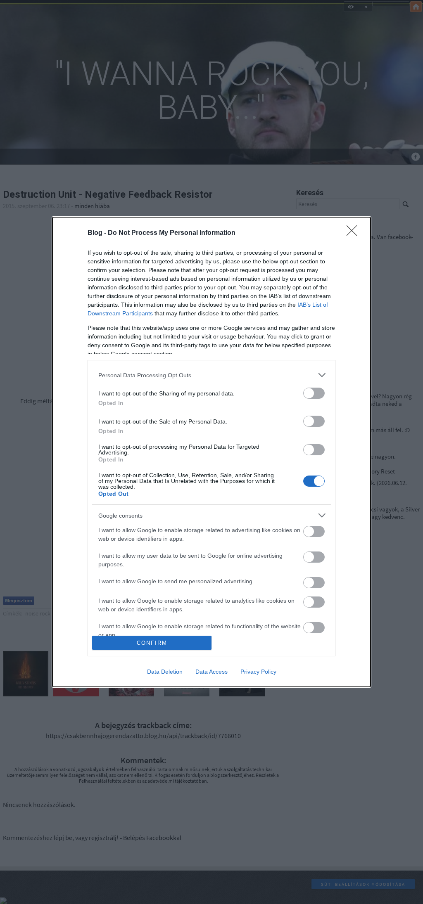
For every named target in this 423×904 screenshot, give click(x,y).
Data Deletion (165, 671)
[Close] (354, 233)
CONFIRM (152, 643)
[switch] (314, 393)
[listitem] (211, 375)
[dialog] (211, 452)
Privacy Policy (258, 671)
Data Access (211, 671)
